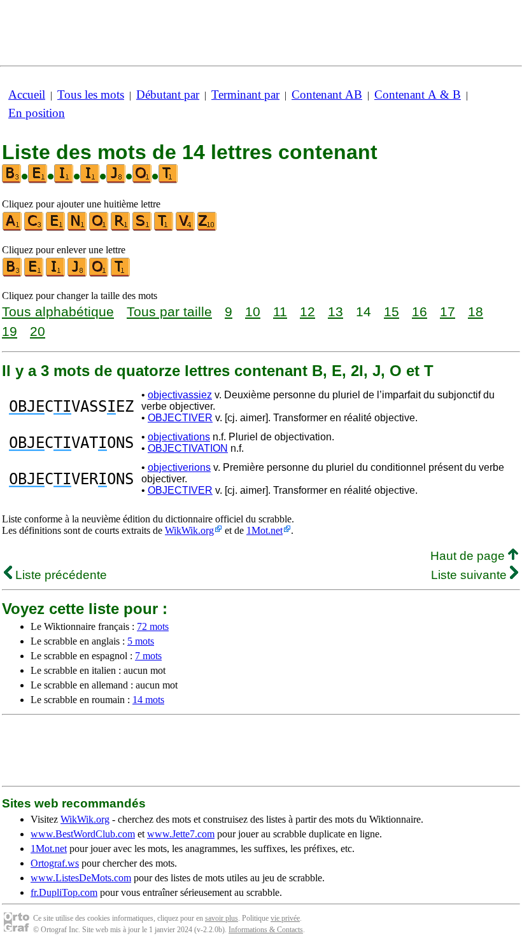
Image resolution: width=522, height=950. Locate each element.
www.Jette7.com (181, 833)
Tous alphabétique (58, 311)
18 (475, 311)
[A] (13, 228)
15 (391, 311)
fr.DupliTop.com (64, 892)
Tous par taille (169, 311)
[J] (77, 274)
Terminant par (245, 94)
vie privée (285, 918)
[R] (121, 228)
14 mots (148, 699)
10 (252, 311)
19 (9, 331)
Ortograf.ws (55, 863)
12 (307, 311)
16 (419, 311)
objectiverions (179, 467)
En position (36, 113)
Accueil (26, 94)
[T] (164, 228)
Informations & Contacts (266, 929)
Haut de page (469, 555)
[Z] (207, 228)
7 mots (148, 655)
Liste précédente (59, 575)
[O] (99, 228)
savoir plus (221, 918)
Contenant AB (327, 94)
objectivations (179, 436)
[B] (13, 274)
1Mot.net (264, 530)
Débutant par (167, 94)
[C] (34, 228)
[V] (186, 228)
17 (447, 311)
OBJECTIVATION (188, 448)
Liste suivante (470, 575)
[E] (56, 228)
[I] (56, 274)
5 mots (140, 641)
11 (280, 311)
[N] (77, 228)
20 (37, 331)
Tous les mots (90, 94)
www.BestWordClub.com (83, 833)
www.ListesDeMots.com (81, 877)
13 (335, 311)
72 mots (153, 626)
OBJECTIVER (180, 417)
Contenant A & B (417, 94)
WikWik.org (189, 530)
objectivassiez (180, 394)
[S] (142, 228)
